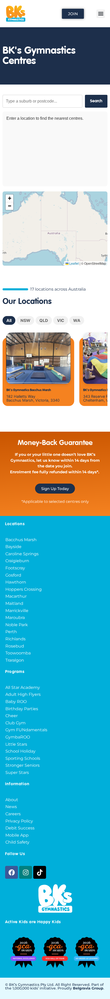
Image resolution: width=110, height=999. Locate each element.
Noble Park (16, 624)
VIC (60, 320)
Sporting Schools (22, 758)
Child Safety (17, 842)
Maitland (14, 603)
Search (96, 101)
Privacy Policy (19, 821)
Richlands (15, 638)
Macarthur (16, 596)
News (11, 806)
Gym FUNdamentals (26, 729)
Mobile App (17, 835)
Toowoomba (18, 653)
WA (76, 320)
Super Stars (17, 772)
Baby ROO (16, 701)
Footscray (15, 568)
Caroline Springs (22, 553)
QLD (43, 320)
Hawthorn (15, 582)
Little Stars (16, 744)
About (11, 799)
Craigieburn (17, 560)
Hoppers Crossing (23, 589)
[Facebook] (11, 872)
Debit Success (20, 828)
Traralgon (14, 660)
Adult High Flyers (23, 694)
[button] (100, 14)
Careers (13, 813)
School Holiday (20, 751)
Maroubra (15, 617)
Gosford (13, 575)
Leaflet (74, 263)
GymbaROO (17, 737)
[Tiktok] (39, 872)
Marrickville (16, 610)
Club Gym (15, 722)
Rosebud (14, 646)
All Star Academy (22, 687)
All (9, 320)
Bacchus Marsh (21, 539)
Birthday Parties (21, 708)
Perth (11, 631)
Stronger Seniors (22, 765)
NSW (25, 320)
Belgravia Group (88, 988)
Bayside (13, 546)
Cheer (11, 715)
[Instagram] (25, 872)
